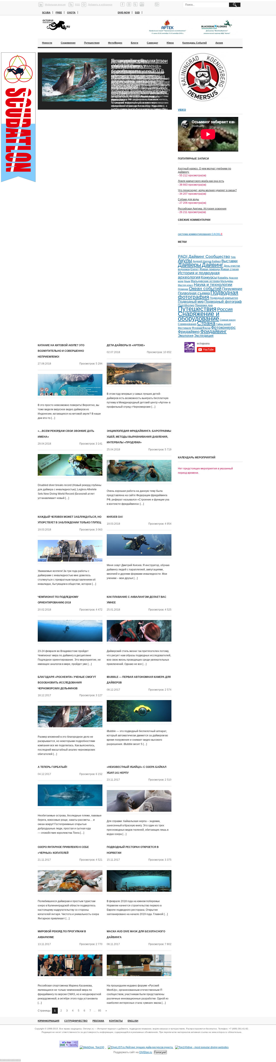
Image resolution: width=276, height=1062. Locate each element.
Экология (185, 336)
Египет (194, 269)
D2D (137, 12)
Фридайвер (189, 331)
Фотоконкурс (223, 327)
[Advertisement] (210, 424)
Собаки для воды (188, 199)
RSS (77, 4)
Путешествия (91, 42)
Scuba (46, 12)
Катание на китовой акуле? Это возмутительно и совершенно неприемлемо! (61, 351)
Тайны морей (223, 324)
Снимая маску (228, 320)
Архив (219, 42)
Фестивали (184, 328)
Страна (206, 323)
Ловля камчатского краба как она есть (201, 181)
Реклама (98, 1020)
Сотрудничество (76, 1020)
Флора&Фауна (201, 328)
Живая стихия (229, 269)
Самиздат (152, 42)
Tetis (233, 257)
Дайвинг (212, 265)
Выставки (229, 261)
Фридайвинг (213, 331)
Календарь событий (194, 42)
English (133, 1020)
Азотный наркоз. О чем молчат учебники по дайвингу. (204, 170)
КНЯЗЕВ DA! (115, 516)
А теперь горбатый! (52, 766)
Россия (225, 309)
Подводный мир (191, 301)
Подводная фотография (208, 295)
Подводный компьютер (224, 298)
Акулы (185, 260)
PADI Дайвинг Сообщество (204, 256)
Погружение (232, 289)
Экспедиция (203, 336)
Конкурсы (209, 277)
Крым (187, 281)
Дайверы (189, 265)
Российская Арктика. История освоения (202, 208)
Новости (47, 42)
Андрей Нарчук (202, 261)
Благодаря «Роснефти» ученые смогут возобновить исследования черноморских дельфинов (139, 74)
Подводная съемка (194, 293)
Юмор (170, 42)
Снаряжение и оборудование (198, 316)
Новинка (183, 289)
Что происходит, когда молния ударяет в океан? (207, 190)
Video (182, 109)
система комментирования (200, 234)
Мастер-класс (185, 285)
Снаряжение (68, 42)
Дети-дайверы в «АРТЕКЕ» (126, 345)
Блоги (134, 42)
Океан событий (205, 288)
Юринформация (48, 1020)
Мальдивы (226, 281)
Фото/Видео (115, 42)
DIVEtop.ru (145, 1052)
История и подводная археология (199, 274)
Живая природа (209, 269)
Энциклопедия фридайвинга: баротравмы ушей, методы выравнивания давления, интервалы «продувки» (139, 436)
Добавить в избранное (100, 4)
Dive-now (124, 12)
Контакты (116, 1020)
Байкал (216, 261)
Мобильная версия (55, 4)
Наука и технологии (213, 284)
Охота (71, 12)
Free (59, 12)
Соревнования (187, 324)
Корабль (223, 277)
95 (99, 1010)
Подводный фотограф (223, 302)
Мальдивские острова (205, 281)
